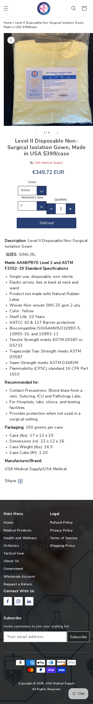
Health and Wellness (20, 538)
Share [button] (10, 481)
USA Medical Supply (60, 683)
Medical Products (18, 530)
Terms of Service (63, 538)
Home (8, 22)
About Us (11, 561)
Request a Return (18, 584)
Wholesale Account (19, 576)
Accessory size (32, 197)
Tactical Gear (14, 553)
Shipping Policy (62, 546)
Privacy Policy (61, 530)
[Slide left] (35, 132)
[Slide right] (57, 132)
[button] (6, 8)
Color (32, 182)
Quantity (61, 199)
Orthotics (11, 546)
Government (13, 568)
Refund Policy (61, 522)
